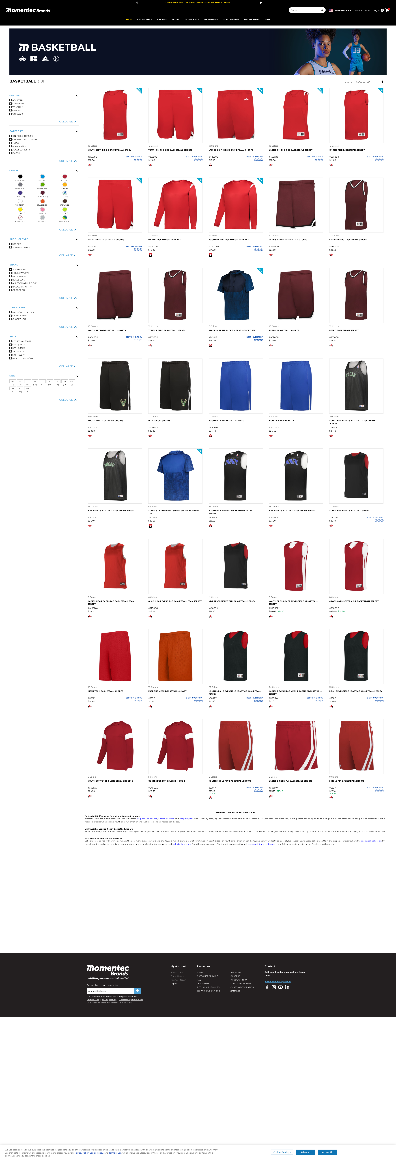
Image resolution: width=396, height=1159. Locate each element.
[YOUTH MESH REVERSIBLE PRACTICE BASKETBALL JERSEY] (236, 680)
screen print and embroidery (262, 844)
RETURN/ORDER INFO (208, 987)
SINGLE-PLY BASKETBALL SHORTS (347, 781)
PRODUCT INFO (238, 980)
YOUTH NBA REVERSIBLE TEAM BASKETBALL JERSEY (352, 422)
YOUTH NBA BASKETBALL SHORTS (105, 421)
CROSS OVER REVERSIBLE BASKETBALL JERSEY (354, 601)
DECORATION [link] (252, 19)
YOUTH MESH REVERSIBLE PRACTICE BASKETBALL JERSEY (235, 692)
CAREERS (235, 976)
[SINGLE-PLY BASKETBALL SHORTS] (356, 770)
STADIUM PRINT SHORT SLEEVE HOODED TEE (232, 330)
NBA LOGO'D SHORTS (159, 421)
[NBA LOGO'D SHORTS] (175, 410)
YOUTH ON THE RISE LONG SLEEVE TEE (229, 240)
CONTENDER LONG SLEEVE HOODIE (166, 781)
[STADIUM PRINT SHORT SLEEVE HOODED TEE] (236, 320)
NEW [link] (129, 19)
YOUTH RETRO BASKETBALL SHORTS (107, 330)
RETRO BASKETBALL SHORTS (284, 330)
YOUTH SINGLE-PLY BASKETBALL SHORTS (230, 781)
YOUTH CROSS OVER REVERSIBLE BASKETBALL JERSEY (293, 602)
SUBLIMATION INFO (240, 983)
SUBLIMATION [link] (231, 19)
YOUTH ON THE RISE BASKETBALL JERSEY (109, 150)
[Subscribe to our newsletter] (137, 991)
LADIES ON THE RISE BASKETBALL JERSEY (291, 150)
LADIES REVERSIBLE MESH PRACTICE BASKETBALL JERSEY (295, 692)
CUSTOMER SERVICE (207, 976)
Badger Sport (186, 819)
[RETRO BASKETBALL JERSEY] (356, 320)
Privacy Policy (109, 999)
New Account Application (278, 981)
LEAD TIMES (203, 983)
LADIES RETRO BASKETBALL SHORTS (288, 240)
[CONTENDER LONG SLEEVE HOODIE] (175, 770)
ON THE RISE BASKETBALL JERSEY (347, 150)
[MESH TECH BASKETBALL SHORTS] (115, 680)
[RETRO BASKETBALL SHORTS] (296, 320)
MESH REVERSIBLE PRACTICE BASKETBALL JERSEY (355, 691)
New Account (363, 10)
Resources (342, 10)
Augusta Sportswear (147, 819)
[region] (198, 1152)
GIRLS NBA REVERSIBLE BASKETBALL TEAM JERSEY (175, 601)
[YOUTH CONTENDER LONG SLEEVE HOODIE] (115, 770)
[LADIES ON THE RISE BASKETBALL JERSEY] (296, 139)
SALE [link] (268, 19)
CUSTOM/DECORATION (242, 987)
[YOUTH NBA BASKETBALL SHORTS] (115, 410)
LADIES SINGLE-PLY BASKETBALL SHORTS (290, 781)
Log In (174, 983)
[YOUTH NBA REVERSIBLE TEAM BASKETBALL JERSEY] (356, 410)
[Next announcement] (260, 2)
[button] (323, 10)
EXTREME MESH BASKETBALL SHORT (167, 691)
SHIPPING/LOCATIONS (208, 991)
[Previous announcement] (135, 2)
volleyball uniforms (182, 844)
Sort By (349, 82)
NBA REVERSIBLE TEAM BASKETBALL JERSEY (111, 510)
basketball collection (371, 841)
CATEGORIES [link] (144, 19)
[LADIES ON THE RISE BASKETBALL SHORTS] (236, 139)
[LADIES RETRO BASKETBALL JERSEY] (356, 229)
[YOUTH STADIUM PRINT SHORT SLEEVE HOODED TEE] (175, 500)
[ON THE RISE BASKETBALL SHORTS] (115, 229)
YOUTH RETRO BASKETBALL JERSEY (166, 330)
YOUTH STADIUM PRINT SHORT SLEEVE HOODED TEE (173, 512)
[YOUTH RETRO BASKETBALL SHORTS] (115, 320)
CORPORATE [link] (192, 19)
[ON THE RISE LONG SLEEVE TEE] (175, 229)
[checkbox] (44, 100)
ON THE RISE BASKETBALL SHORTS (106, 240)
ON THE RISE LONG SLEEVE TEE (164, 240)
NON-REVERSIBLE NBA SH (282, 421)
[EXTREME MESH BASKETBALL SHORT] (175, 680)
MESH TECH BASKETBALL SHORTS (105, 691)
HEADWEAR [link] (211, 19)
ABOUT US (235, 972)
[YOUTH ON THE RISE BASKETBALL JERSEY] (115, 139)
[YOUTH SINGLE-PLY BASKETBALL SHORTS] (236, 770)
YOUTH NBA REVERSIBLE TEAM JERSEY (349, 510)
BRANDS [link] (161, 19)
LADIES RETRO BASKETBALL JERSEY (348, 240)
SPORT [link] (175, 19)
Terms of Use (115, 1153)
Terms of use (93, 999)
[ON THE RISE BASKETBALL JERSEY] (356, 139)
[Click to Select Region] (331, 10)
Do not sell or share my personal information (109, 1003)
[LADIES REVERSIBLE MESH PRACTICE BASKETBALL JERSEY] (296, 680)
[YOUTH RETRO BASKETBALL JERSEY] (175, 320)
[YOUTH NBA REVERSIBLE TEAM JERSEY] (356, 500)
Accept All (327, 1152)
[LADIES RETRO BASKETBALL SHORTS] (296, 229)
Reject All (305, 1152)
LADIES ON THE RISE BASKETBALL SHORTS (231, 150)
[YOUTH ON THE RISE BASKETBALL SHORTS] (175, 139)
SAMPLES (235, 991)
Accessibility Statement (131, 999)
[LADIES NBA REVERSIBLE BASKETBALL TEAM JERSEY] (115, 590)
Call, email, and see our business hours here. (285, 973)
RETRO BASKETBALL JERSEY (344, 330)
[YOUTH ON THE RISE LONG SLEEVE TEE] (236, 229)
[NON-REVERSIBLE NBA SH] (296, 410)
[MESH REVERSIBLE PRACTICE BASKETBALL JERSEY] (356, 680)
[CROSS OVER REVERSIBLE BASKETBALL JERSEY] (356, 590)
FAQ (199, 980)
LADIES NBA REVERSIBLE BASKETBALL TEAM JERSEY (111, 602)
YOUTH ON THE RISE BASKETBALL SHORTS (170, 150)
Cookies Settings (282, 1152)
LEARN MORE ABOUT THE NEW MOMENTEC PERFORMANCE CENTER (198, 3)
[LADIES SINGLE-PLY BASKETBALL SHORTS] (296, 770)
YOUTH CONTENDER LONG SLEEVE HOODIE (110, 781)
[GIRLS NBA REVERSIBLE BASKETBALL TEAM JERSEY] (175, 590)
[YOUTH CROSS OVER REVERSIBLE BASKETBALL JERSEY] (296, 590)
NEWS (200, 972)
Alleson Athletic (166, 819)
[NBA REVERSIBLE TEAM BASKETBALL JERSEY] (115, 500)
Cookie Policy (96, 1153)
